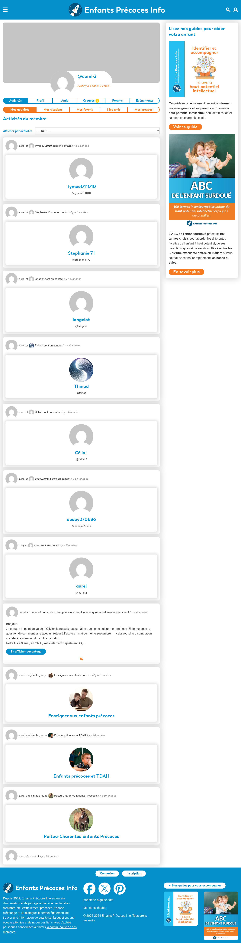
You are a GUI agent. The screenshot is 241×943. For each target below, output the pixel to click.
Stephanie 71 (43, 212)
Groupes (90, 101)
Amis (64, 101)
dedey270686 (43, 478)
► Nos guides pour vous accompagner (194, 885)
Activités (15, 101)
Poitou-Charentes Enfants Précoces (75, 795)
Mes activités (19, 110)
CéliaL (38, 411)
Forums (117, 101)
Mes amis (113, 110)
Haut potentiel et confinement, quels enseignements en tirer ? (92, 612)
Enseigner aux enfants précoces (73, 675)
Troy (21, 545)
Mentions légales (94, 907)
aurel (22, 145)
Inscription (134, 873)
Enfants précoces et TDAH (70, 735)
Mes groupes (144, 110)
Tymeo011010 (43, 145)
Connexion (107, 873)
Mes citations (53, 110)
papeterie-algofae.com (98, 900)
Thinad (39, 345)
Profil (40, 101)
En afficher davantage (26, 651)
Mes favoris (85, 110)
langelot (39, 278)
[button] (81, 659)
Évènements (144, 101)
